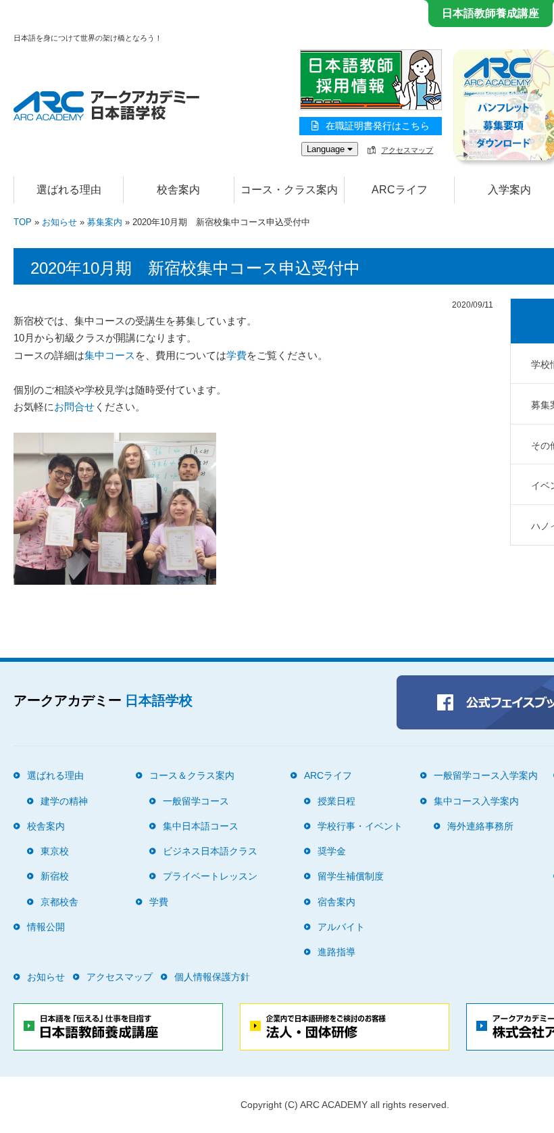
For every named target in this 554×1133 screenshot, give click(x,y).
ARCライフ (328, 775)
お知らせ (59, 222)
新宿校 (55, 876)
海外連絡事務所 (480, 826)
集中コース (109, 355)
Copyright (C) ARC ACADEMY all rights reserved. (345, 1104)
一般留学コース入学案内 (486, 775)
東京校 (55, 851)
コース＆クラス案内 (191, 775)
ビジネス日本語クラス (210, 851)
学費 (236, 355)
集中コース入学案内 (476, 801)
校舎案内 (46, 826)
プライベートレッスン (210, 876)
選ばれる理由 (68, 189)
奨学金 (332, 851)
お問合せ (74, 406)
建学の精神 (64, 801)
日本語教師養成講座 (490, 13)
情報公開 (46, 926)
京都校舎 (59, 901)
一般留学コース (196, 801)
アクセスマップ (407, 150)
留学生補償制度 (351, 876)
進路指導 (336, 951)
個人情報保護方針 (212, 976)
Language (327, 149)
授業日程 (336, 801)
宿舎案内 (336, 901)
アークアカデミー (103, 700)
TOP (23, 222)
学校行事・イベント (360, 826)
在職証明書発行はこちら (378, 125)
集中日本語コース (200, 826)
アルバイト (341, 926)
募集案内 (104, 222)
